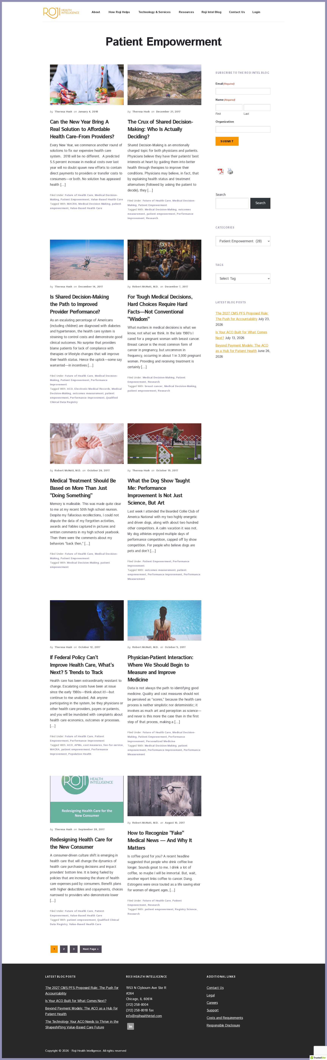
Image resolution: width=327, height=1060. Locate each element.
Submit (227, 141)
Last (246, 114)
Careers (212, 1002)
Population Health (79, 754)
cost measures (92, 745)
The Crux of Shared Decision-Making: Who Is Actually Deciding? (160, 129)
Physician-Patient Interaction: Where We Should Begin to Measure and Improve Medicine (160, 669)
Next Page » (91, 950)
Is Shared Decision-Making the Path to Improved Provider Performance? (79, 304)
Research (152, 218)
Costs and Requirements (225, 1018)
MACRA (72, 204)
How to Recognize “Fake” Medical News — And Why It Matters (160, 840)
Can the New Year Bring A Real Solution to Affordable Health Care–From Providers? (82, 129)
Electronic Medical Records (92, 389)
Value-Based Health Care (107, 199)
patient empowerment (161, 214)
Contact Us (215, 988)
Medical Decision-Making (94, 204)
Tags (219, 264)
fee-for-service (113, 745)
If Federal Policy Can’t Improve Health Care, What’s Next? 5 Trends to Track (82, 665)
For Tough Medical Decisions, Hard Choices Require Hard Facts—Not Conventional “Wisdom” (160, 308)
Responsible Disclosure (223, 1025)
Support (213, 1010)
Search (221, 194)
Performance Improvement (87, 398)
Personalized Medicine (160, 741)
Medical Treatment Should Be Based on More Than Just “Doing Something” (83, 488)
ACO (70, 389)
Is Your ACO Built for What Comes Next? (75, 1001)
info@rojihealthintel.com (144, 1016)
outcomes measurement (88, 393)
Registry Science (186, 909)
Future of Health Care (79, 195)
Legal (211, 995)
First (218, 114)
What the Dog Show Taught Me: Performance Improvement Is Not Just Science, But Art (159, 492)
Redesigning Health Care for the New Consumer (81, 843)
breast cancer (154, 386)
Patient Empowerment (75, 199)
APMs (77, 745)
